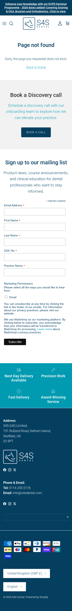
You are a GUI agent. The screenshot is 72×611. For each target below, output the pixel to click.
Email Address (14, 205)
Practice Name (14, 266)
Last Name (12, 235)
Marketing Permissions (18, 283)
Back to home (36, 67)
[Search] (13, 23)
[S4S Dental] (36, 23)
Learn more (44, 329)
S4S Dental (18, 597)
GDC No (10, 251)
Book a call (35, 132)
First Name (12, 220)
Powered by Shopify (37, 597)
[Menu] (4, 23)
